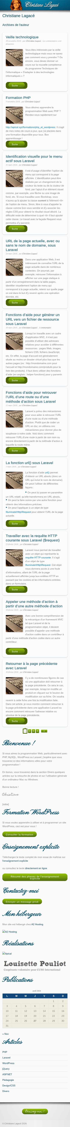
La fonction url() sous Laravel (29, 463)
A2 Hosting (37, 924)
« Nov (5, 1034)
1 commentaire (45, 327)
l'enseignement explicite (15, 860)
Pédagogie (8, 1080)
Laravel (6, 1057)
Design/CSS (8, 1085)
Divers (5, 1091)
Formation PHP (18, 98)
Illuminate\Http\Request (18, 512)
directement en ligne (36, 868)
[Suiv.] (44, 731)
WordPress (8, 1063)
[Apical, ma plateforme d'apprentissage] (7, 953)
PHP (4, 1052)
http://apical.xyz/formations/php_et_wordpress (30, 127)
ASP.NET (7, 1074)
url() (47, 472)
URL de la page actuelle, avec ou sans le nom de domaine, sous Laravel (33, 245)
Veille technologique (22, 37)
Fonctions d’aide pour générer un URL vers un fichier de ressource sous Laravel (33, 319)
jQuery (6, 1068)
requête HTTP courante (38, 557)
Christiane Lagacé (33, 40)
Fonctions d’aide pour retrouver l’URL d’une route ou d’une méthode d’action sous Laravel (31, 397)
